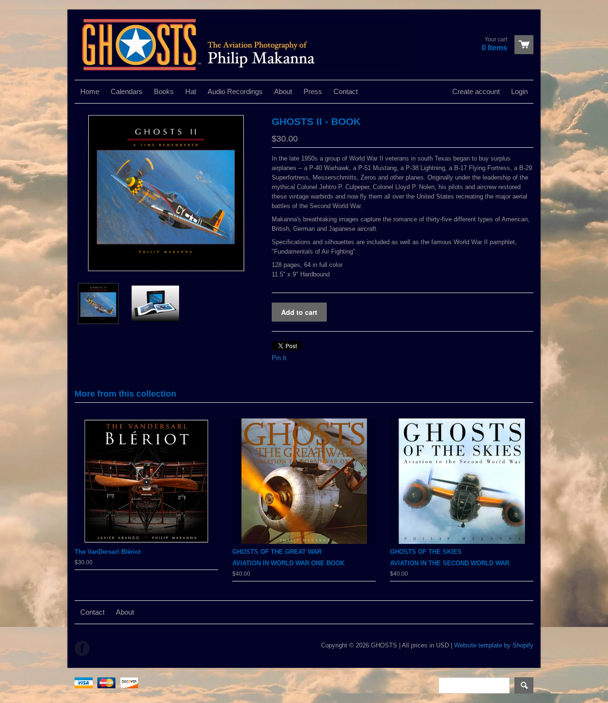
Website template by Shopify (493, 645)
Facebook (82, 648)
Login (519, 91)
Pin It (279, 357)
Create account (476, 91)
